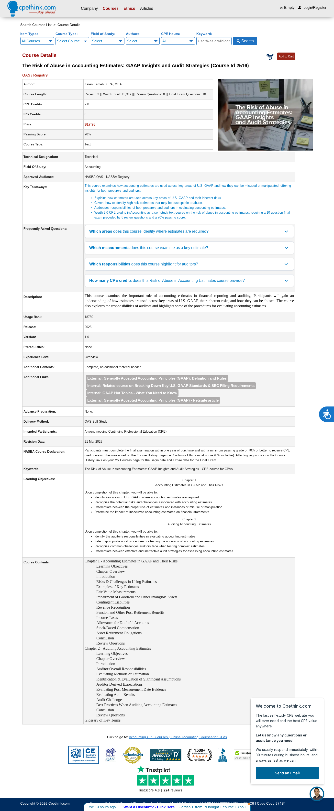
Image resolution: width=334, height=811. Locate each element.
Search (247, 41)
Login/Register (313, 7)
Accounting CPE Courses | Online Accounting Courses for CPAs (178, 737)
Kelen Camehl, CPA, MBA (103, 84)
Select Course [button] (68, 41)
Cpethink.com (59, 803)
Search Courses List (36, 25)
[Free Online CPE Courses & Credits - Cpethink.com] (31, 9)
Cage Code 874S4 (271, 803)
